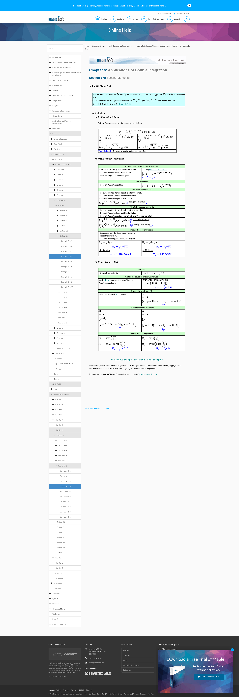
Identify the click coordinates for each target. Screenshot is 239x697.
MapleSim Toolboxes (59, 624)
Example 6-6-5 (66, 261)
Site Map (151, 694)
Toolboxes (56, 614)
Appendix (60, 343)
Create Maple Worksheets (62, 67)
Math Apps (56, 129)
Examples (61, 205)
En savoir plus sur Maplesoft (57, 676)
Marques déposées (139, 694)
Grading (57, 149)
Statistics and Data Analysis (62, 95)
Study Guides (59, 154)
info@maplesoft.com (97, 663)
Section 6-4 (64, 226)
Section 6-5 (64, 231)
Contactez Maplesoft (164, 14)
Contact (88, 644)
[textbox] (118, 94)
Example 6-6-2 (66, 246)
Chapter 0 (60, 169)
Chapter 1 (60, 175)
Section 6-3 (64, 221)
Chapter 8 (60, 333)
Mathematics (57, 85)
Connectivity (57, 116)
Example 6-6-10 (67, 287)
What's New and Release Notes (64, 62)
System (55, 599)
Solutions (126, 655)
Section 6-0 (62, 292)
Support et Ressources (131, 665)
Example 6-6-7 (66, 272)
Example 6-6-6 (66, 267)
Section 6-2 (64, 215)
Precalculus (59, 353)
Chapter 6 (60, 200)
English (58, 690)
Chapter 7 (60, 328)
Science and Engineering (61, 111)
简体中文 (89, 690)
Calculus (58, 159)
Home (87, 46)
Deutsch (74, 690)
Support (95, 46)
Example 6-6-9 (66, 282)
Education (56, 134)
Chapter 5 (60, 195)
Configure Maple (58, 609)
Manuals (55, 604)
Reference (56, 593)
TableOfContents (63, 348)
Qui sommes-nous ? (57, 644)
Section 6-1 (64, 210)
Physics (55, 90)
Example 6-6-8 (66, 277)
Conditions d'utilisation (97, 694)
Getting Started (58, 57)
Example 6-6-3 (66, 251)
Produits (126, 650)
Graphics (55, 106)
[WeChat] (109, 673)
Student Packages (60, 139)
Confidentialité (111, 694)
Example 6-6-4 (66, 256)
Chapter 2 (60, 180)
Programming (57, 101)
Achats (125, 660)
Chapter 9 (60, 338)
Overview (59, 358)
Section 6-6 (64, 236)
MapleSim (56, 619)
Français (66, 690)
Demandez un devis (182, 14)
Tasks (56, 374)
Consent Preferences (125, 694)
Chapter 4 (60, 190)
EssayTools (58, 144)
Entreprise (127, 670)
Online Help (105, 46)
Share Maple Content (60, 80)
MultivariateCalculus (63, 164)
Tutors (56, 379)
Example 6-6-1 (66, 241)
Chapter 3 (60, 185)
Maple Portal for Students (63, 364)
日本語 (81, 690)
